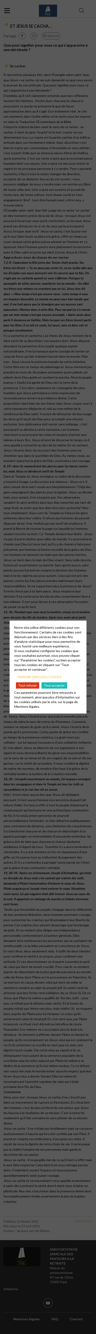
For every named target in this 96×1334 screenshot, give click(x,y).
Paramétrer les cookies (39, 677)
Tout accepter (54, 685)
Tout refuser (27, 685)
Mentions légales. (27, 706)
